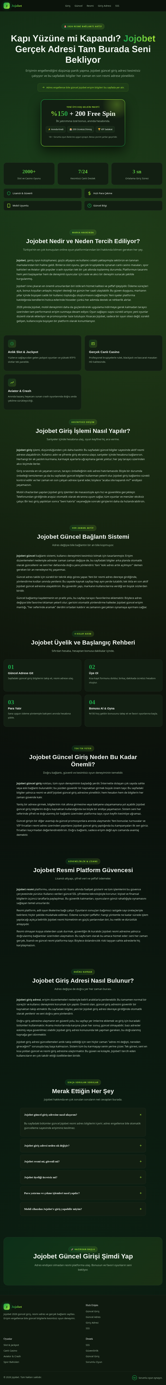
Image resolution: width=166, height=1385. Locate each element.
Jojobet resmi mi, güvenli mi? (42, 1161)
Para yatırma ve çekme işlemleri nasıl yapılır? (52, 1193)
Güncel (79, 5)
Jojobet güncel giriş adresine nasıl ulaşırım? (50, 1114)
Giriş (67, 5)
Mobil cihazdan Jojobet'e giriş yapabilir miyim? (53, 1209)
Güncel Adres (93, 1317)
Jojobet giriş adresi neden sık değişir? (47, 1145)
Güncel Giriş (92, 1311)
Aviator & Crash (12, 1356)
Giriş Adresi (104, 5)
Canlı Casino (10, 1350)
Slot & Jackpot (11, 1344)
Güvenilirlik (92, 1350)
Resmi (90, 5)
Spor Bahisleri (11, 1361)
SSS (117, 5)
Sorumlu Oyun (94, 1361)
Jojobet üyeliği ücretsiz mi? (40, 1177)
